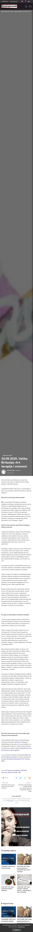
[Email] (29, 778)
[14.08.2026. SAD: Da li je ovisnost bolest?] (8, 859)
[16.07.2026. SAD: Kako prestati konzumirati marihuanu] (8, 879)
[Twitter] (10, 473)
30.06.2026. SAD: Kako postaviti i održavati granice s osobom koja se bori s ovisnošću (24, 889)
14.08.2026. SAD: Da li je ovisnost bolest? (8, 867)
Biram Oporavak (11, 470)
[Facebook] (8, 473)
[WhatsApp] (11, 473)
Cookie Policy (21, 926)
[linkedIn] (13, 473)
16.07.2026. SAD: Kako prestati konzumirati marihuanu (7, 888)
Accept (16, 930)
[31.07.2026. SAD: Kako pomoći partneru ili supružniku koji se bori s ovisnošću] (24, 859)
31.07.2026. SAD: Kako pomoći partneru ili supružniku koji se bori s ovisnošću (23, 869)
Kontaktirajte (10, 800)
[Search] (26, 6)
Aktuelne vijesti (7, 455)
